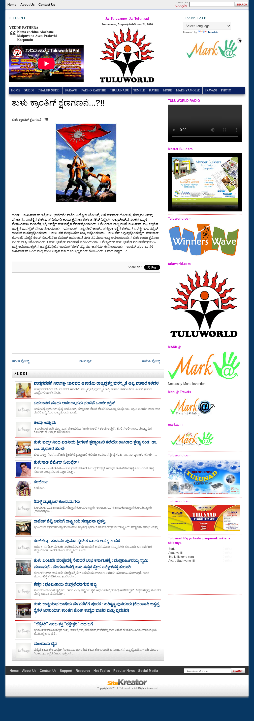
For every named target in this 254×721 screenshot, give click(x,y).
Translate (213, 32)
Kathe (154, 90)
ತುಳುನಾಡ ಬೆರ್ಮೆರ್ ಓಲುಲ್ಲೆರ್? (56, 462)
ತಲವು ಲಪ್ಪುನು (45, 422)
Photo (226, 90)
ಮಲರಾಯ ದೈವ (45, 643)
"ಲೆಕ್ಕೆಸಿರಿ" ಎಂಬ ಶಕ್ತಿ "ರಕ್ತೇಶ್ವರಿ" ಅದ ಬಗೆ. (64, 624)
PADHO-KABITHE (93, 90)
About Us (27, 4)
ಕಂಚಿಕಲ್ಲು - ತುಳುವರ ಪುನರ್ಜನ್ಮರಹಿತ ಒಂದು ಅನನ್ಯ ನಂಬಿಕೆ (77, 541)
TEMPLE (139, 90)
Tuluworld (125, 688)
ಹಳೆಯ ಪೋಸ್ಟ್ (151, 361)
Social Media (148, 671)
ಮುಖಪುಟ (85, 361)
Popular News (124, 671)
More (167, 90)
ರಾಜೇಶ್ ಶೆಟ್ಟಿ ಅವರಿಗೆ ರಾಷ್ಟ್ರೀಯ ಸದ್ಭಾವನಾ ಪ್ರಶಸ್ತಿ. (70, 521)
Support (66, 671)
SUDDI (29, 90)
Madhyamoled (188, 90)
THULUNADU (119, 90)
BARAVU (71, 90)
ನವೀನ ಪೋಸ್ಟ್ (20, 361)
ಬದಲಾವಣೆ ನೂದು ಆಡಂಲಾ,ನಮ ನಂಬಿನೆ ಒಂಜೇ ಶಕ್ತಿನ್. (75, 403)
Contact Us (46, 4)
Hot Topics (102, 671)
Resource (83, 671)
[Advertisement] (123, 316)
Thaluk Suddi (49, 90)
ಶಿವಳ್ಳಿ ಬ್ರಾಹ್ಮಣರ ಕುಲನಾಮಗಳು (57, 501)
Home (11, 4)
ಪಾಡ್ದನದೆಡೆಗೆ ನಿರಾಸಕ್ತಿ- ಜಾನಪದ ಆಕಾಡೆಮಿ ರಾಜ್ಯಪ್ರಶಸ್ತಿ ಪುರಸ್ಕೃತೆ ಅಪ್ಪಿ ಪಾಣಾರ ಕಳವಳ (96, 383)
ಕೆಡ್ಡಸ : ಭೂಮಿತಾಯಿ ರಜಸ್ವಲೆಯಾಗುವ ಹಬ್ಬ (65, 584)
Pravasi (211, 90)
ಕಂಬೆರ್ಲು (41, 482)
